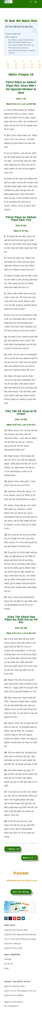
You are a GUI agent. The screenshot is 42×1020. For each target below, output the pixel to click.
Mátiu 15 (14, 849)
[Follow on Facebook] (6, 918)
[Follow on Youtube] (19, 918)
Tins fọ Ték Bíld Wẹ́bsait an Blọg (20, 939)
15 (39, 64)
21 (8, 67)
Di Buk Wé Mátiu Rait (12, 34)
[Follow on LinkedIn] (23, 918)
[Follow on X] (10, 918)
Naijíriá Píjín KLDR (13, 948)
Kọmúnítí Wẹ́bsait (12, 944)
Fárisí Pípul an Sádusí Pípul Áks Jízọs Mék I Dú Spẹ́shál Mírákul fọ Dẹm (21, 41)
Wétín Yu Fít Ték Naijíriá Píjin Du (20, 991)
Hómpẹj (8, 959)
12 (16, 64)
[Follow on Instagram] (14, 918)
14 (31, 64)
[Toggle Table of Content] (33, 30)
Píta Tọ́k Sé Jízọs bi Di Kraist (18, 48)
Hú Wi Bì (8, 964)
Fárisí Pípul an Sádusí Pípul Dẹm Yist (21, 45)
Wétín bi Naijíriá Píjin (14, 986)
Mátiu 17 (28, 857)
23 (24, 67)
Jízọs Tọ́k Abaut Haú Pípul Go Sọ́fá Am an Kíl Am (21, 52)
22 (16, 67)
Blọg (6, 968)
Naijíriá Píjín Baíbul (13, 1002)
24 (31, 67)
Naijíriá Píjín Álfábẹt (14, 995)
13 (24, 64)
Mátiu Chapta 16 (11, 37)
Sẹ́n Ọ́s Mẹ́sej (21, 892)
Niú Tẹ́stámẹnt (11, 1006)
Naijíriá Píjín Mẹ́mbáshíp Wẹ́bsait (20, 934)
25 (39, 67)
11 (8, 64)
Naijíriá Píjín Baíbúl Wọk (16, 930)
